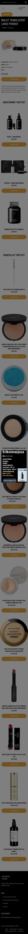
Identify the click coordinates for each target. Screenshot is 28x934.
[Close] (2, 451)
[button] (10, 481)
